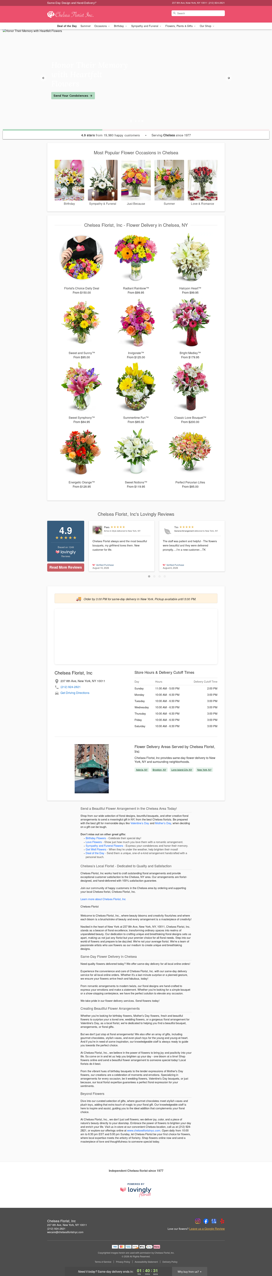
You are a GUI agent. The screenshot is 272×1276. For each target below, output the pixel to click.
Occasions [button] (101, 26)
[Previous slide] (43, 77)
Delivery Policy (169, 1262)
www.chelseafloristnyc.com (143, 1130)
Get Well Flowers (96, 849)
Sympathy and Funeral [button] (145, 26)
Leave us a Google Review (207, 1229)
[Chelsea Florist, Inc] (73, 14)
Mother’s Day (163, 823)
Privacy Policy (123, 1262)
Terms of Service (103, 1262)
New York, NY (204, 769)
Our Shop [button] (206, 26)
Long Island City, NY (181, 769)
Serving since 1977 (171, 135)
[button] (149, 576)
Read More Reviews (65, 567)
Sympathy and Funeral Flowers (104, 845)
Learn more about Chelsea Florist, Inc (103, 899)
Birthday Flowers (96, 838)
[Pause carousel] (131, 121)
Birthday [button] (119, 26)
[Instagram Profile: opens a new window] (197, 1221)
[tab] (136, 121)
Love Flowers (94, 842)
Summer (85, 26)
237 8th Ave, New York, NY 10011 (67, 1225)
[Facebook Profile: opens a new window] (206, 1221)
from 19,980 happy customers (110, 135)
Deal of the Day (67, 26)
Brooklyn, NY (159, 769)
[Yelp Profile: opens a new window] (222, 1221)
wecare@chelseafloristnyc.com (65, 1232)
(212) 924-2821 (71, 687)
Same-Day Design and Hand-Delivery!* (72, 3)
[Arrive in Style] (97, 530)
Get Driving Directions (75, 692)
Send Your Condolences (70, 95)
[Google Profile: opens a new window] (214, 1221)
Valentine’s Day (139, 823)
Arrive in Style (110, 530)
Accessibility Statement (146, 1262)
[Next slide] (228, 77)
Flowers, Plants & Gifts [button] (179, 26)
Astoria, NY (141, 769)
